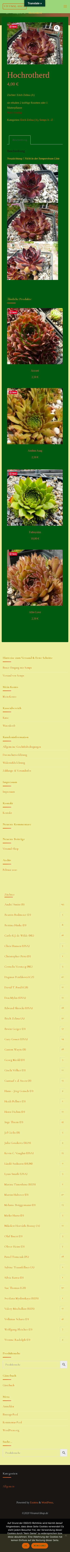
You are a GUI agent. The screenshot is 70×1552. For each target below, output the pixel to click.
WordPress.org (11, 1430)
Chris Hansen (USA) (17, 946)
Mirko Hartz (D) (14, 1215)
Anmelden (8, 1406)
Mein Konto (9, 696)
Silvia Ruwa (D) (14, 1277)
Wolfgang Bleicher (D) (18, 1329)
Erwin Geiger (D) (14, 1029)
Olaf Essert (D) (13, 1236)
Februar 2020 (10, 870)
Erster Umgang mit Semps (17, 667)
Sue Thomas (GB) (15, 1288)
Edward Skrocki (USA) (18, 1008)
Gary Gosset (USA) (16, 1039)
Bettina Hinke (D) (15, 925)
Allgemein (8, 1486)
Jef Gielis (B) (12, 1132)
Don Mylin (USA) (15, 998)
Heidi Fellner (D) (14, 1101)
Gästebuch (8, 1385)
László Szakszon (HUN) (18, 1163)
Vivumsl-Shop (14, 6)
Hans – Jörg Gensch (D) (18, 1091)
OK (25, 1545)
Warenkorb (9, 725)
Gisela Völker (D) (14, 1070)
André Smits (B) (14, 904)
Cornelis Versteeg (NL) (18, 966)
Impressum (9, 792)
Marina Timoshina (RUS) (20, 1184)
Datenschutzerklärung (15, 755)
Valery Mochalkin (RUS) (19, 1308)
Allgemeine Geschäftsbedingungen (22, 747)
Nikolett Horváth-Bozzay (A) (22, 1226)
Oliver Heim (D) (14, 1246)
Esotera (33, 1502)
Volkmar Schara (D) (16, 1319)
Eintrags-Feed (10, 1414)
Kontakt (7, 813)
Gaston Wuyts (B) (15, 1049)
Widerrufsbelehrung (14, 762)
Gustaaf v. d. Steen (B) (17, 1081)
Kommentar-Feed (12, 1422)
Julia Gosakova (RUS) (17, 1143)
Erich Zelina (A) (29, 120)
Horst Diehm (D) (14, 1112)
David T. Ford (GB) (16, 987)
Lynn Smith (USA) (15, 1174)
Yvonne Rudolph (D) (17, 1340)
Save (14, 26)
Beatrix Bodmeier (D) (17, 915)
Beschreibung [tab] (20, 140)
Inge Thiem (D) (13, 1122)
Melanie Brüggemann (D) (20, 1205)
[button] (57, 28)
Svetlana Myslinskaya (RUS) (21, 1298)
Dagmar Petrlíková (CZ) (19, 977)
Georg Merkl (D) (14, 1060)
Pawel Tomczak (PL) (16, 1257)
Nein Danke (40, 1545)
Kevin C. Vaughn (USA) (19, 1153)
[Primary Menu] (65, 6)
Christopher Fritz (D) (17, 956)
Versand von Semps (13, 675)
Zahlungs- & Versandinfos (17, 770)
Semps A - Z (19, 13)
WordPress (47, 1502)
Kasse (6, 718)
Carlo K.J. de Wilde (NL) (19, 935)
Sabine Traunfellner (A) (19, 1267)
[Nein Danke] (65, 1535)
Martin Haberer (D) (16, 1195)
